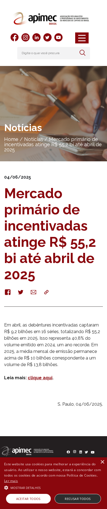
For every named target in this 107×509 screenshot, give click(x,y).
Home (11, 139)
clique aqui (40, 377)
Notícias (33, 139)
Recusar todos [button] (78, 499)
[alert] (53, 483)
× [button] (102, 462)
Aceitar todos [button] (28, 499)
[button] (53, 487)
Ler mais (11, 480)
